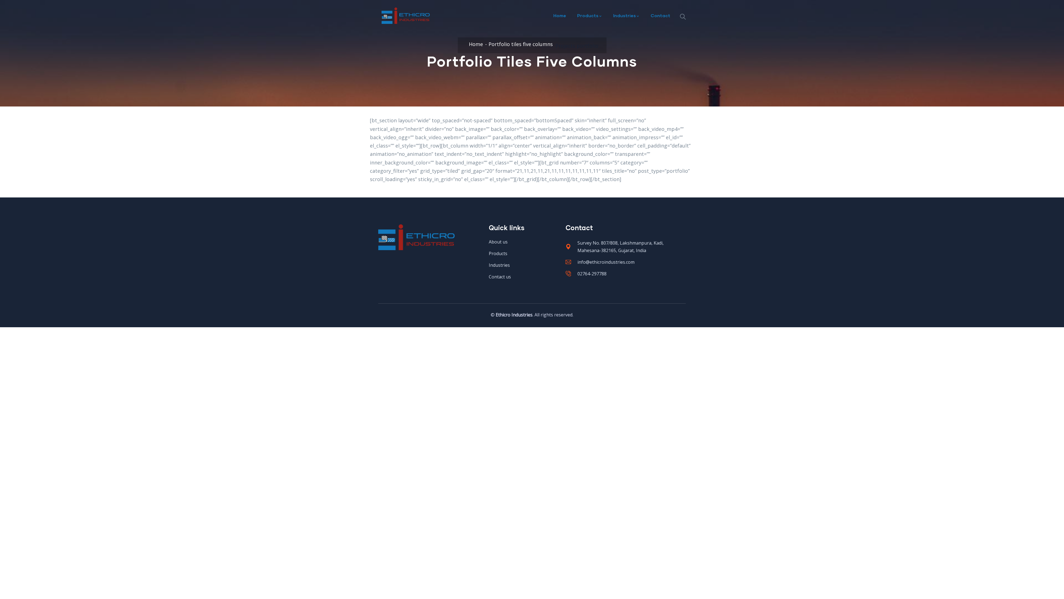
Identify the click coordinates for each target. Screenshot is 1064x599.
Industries (624, 15)
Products (587, 15)
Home (559, 15)
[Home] (406, 15)
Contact (660, 15)
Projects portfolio (577, 45)
